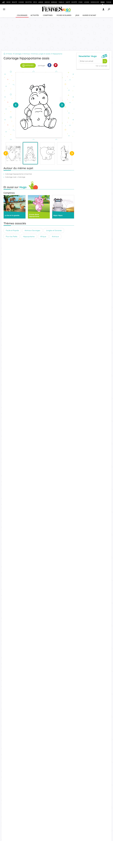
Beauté (14, 2)
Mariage (54, 2)
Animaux (27, 54)
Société (74, 2)
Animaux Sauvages (32, 230)
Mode (8, 2)
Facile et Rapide (12, 230)
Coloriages (22, 15)
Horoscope (95, 2)
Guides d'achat (89, 15)
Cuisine (21, 2)
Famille (61, 2)
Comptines (48, 15)
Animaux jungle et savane (41, 54)
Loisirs (86, 2)
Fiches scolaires (64, 15)
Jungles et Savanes (54, 230)
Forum (108, 2)
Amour (47, 2)
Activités (35, 15)
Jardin (40, 2)
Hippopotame (57, 54)
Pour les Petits (11, 236)
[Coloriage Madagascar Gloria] (13, 153)
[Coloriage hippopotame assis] (30, 153)
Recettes (28, 2)
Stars (80, 2)
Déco (35, 2)
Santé (68, 2)
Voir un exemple (101, 66)
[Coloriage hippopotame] (47, 153)
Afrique (43, 236)
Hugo (103, 2)
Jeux (77, 15)
